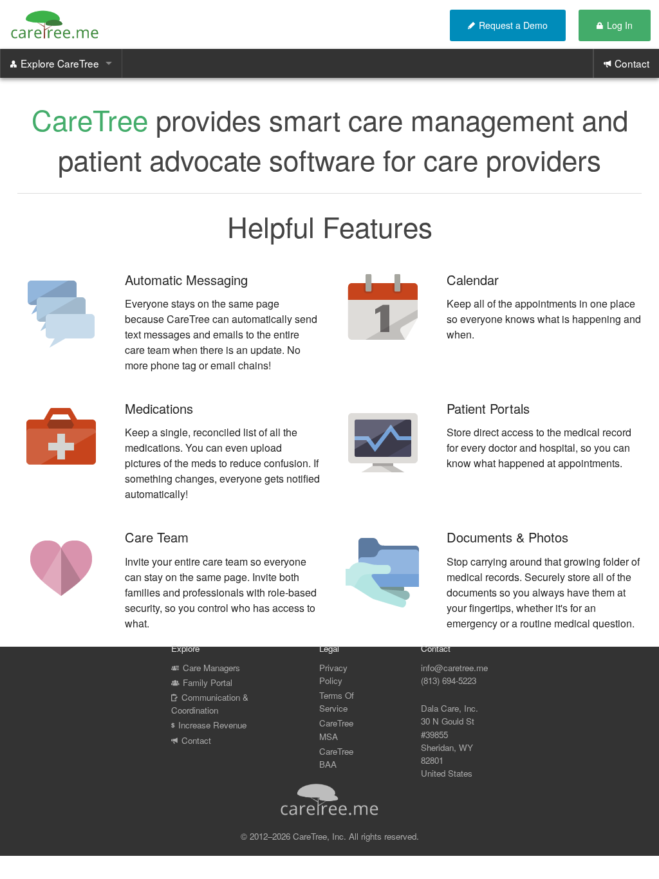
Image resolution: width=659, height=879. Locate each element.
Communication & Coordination (209, 703)
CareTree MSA (336, 729)
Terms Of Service (336, 701)
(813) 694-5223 (448, 680)
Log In (620, 25)
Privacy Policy (333, 674)
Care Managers (211, 668)
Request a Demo (513, 25)
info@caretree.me (454, 668)
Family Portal (207, 682)
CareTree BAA (336, 757)
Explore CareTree (60, 63)
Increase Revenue (212, 725)
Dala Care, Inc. (449, 708)
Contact (632, 63)
